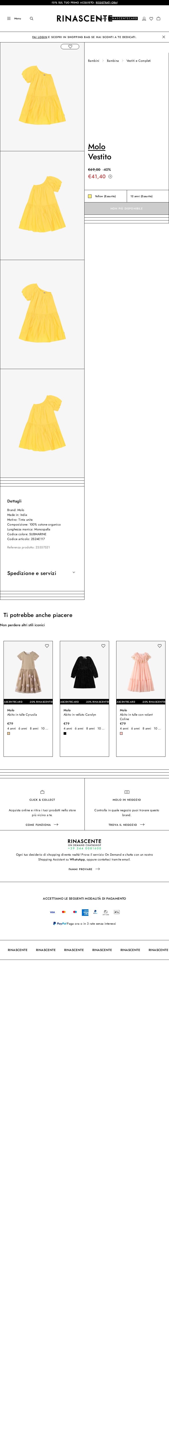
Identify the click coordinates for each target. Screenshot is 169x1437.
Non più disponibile (126, 209)
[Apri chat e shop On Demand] (84, 844)
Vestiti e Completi (139, 60)
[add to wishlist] (70, 46)
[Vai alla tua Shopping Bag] (158, 18)
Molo (96, 146)
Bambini (93, 60)
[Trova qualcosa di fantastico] (28, 18)
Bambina (113, 60)
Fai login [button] (39, 37)
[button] (144, 18)
